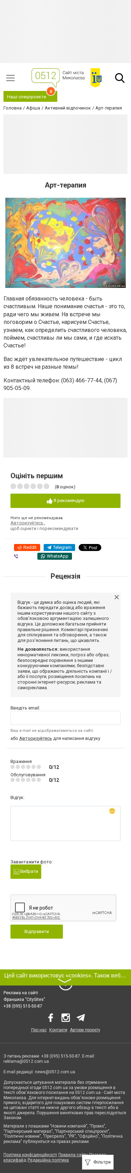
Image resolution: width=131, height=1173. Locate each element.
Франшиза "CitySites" (24, 999)
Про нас (39, 1029)
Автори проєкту (85, 1029)
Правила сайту (73, 1154)
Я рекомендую (68, 500)
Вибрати (28, 871)
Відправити (36, 931)
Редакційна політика (48, 1160)
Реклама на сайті (20, 992)
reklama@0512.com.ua (26, 1061)
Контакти (58, 1029)
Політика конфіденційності (30, 1154)
